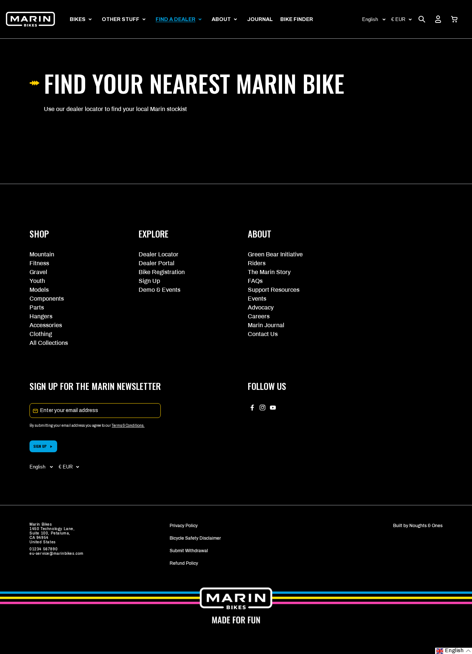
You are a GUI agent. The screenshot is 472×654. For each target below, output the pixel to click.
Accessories (46, 325)
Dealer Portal (156, 263)
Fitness (39, 263)
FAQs (255, 281)
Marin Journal (266, 325)
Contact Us (263, 334)
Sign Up (149, 281)
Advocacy (261, 307)
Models (39, 290)
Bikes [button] (78, 19)
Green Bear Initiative (275, 254)
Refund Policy (184, 563)
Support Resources (273, 290)
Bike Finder (296, 19)
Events (257, 298)
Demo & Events (159, 290)
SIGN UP (40, 446)
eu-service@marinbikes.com (57, 553)
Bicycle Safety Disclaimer (195, 538)
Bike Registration (162, 272)
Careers (259, 316)
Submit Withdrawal (189, 550)
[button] (454, 19)
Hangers (41, 316)
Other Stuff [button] (120, 19)
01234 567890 (44, 549)
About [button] (221, 19)
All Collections (49, 343)
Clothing (41, 334)
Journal (260, 19)
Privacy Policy (184, 525)
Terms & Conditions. (128, 425)
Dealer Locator (158, 254)
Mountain (42, 254)
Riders (257, 263)
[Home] (30, 19)
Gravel (38, 272)
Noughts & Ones (425, 525)
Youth (37, 281)
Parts (37, 307)
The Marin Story (269, 272)
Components (47, 298)
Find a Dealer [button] (175, 19)
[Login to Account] (438, 19)
